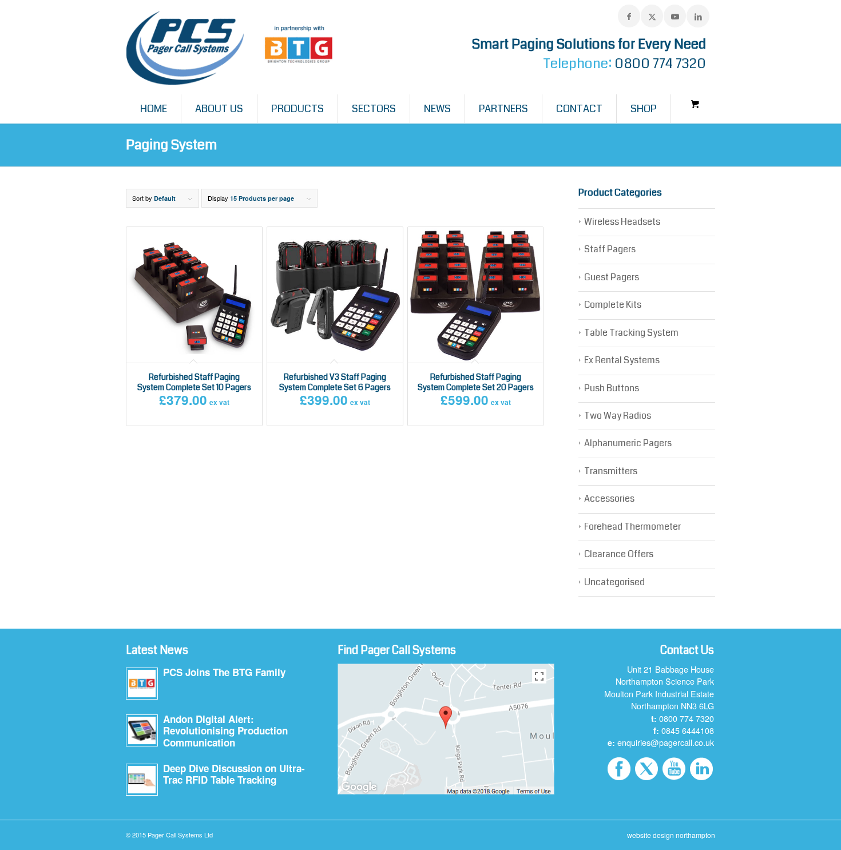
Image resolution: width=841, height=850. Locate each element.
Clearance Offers (618, 554)
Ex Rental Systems (622, 360)
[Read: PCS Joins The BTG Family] (142, 684)
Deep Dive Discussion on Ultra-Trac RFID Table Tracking (234, 774)
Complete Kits (612, 304)
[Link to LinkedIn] (698, 16)
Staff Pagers (610, 249)
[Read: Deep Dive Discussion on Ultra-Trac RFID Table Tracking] (142, 780)
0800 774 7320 (660, 63)
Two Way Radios (617, 415)
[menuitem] (153, 108)
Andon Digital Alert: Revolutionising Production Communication (225, 730)
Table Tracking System (631, 332)
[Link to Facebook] (629, 16)
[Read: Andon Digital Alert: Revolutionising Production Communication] (142, 730)
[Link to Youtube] (675, 16)
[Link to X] (652, 16)
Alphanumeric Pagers (628, 443)
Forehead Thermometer (632, 526)
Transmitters (610, 471)
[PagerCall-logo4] (233, 48)
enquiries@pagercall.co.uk (665, 742)
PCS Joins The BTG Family (224, 672)
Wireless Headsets (622, 221)
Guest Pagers (611, 277)
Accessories (609, 498)
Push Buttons (611, 388)
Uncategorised (614, 582)
